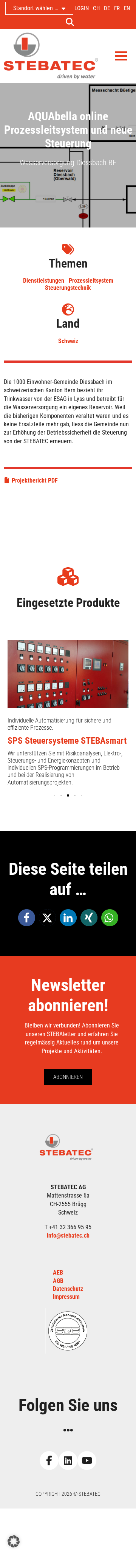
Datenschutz (68, 1288)
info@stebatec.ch (68, 1235)
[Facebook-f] (49, 1460)
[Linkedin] (68, 1460)
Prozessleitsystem (91, 280)
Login (81, 8)
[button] (26, 917)
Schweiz (68, 341)
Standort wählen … (35, 8)
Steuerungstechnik (68, 287)
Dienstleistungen (43, 280)
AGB (58, 1280)
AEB (58, 1272)
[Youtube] (86, 1460)
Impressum (66, 1296)
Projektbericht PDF (35, 480)
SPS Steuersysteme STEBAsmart (67, 740)
